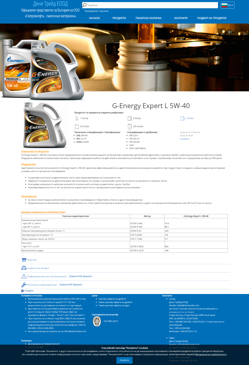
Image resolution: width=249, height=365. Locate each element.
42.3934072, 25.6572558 (186, 318)
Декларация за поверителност (211, 354)
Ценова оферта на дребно (112, 298)
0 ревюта (184, 138)
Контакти (181, 18)
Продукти (119, 18)
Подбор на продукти (211, 18)
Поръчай (31, 259)
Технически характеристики (42, 284)
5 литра (189, 118)
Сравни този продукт (38, 268)
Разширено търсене (96, 11)
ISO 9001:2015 (111, 321)
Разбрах (124, 360)
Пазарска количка (149, 18)
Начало (94, 18)
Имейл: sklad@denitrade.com (184, 305)
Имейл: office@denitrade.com (184, 344)
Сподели (28, 290)
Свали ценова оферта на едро (114, 305)
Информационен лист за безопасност (47, 276)
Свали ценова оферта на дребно (115, 302)
